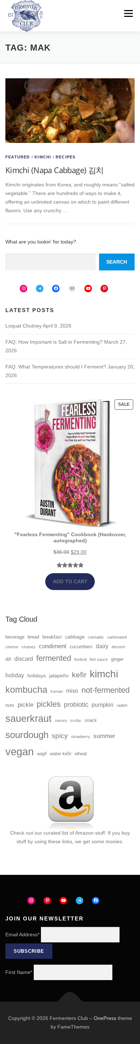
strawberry (80, 736)
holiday (14, 675)
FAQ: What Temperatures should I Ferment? (55, 367)
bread (33, 637)
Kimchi (42, 157)
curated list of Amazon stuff (74, 833)
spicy (60, 735)
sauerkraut (28, 718)
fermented (53, 658)
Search (116, 262)
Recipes (65, 157)
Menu (128, 13)
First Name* (18, 972)
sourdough (26, 734)
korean (57, 691)
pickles (49, 704)
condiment (52, 646)
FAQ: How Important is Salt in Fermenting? (54, 342)
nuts (9, 705)
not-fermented (105, 690)
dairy (102, 646)
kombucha (26, 690)
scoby (75, 720)
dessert (118, 647)
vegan (19, 751)
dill (8, 659)
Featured (17, 157)
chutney (29, 647)
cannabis (96, 637)
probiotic (76, 704)
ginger (117, 659)
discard (23, 659)
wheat (81, 753)
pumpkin (102, 705)
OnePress (105, 1018)
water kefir (60, 753)
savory (61, 720)
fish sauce (99, 659)
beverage (14, 637)
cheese (11, 647)
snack (90, 720)
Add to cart (70, 581)
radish (122, 705)
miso (72, 691)
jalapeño (59, 675)
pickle (25, 704)
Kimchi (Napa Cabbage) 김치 (54, 169)
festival (80, 659)
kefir (79, 675)
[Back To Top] (70, 1002)
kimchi (104, 673)
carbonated (117, 637)
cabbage (75, 637)
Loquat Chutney (23, 326)
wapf (42, 753)
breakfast (52, 637)
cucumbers (81, 646)
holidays (36, 675)
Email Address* (22, 934)
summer (104, 736)
